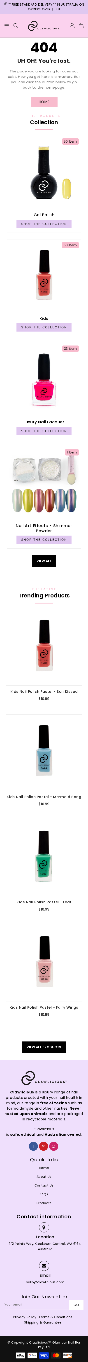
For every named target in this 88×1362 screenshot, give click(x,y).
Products (44, 1203)
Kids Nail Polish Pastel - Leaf (44, 902)
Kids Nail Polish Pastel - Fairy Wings (44, 1007)
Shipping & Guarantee (43, 1322)
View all (44, 561)
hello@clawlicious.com (45, 1282)
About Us (44, 1176)
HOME (44, 101)
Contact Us (44, 1185)
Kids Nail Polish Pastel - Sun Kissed (44, 691)
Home (44, 1168)
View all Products (44, 1047)
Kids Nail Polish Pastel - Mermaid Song (44, 796)
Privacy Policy (24, 1317)
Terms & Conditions (55, 1317)
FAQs (44, 1194)
